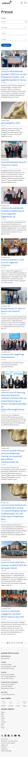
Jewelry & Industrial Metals (7, 674)
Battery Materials (5, 658)
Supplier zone (4, 745)
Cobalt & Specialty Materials (8, 684)
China (2, 716)
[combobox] (14, 27)
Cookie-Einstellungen (6, 750)
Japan (2, 724)
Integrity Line (4, 749)
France (2, 720)
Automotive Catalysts (6, 664)
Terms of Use (4, 739)
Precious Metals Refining (7, 678)
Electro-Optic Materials (6, 686)
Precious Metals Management (8, 676)
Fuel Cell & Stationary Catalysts (8, 666)
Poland (24, 705)
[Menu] (25, 2)
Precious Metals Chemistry (7, 668)
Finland (18, 705)
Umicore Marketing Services (8, 694)
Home (2, 8)
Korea (2, 726)
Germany (11, 705)
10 (21, 643)
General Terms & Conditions (8, 743)
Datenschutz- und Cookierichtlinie (9, 741)
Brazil (2, 714)
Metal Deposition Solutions (7, 688)
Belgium (3, 705)
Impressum (4, 747)
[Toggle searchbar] (21, 2)
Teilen (4, 18)
